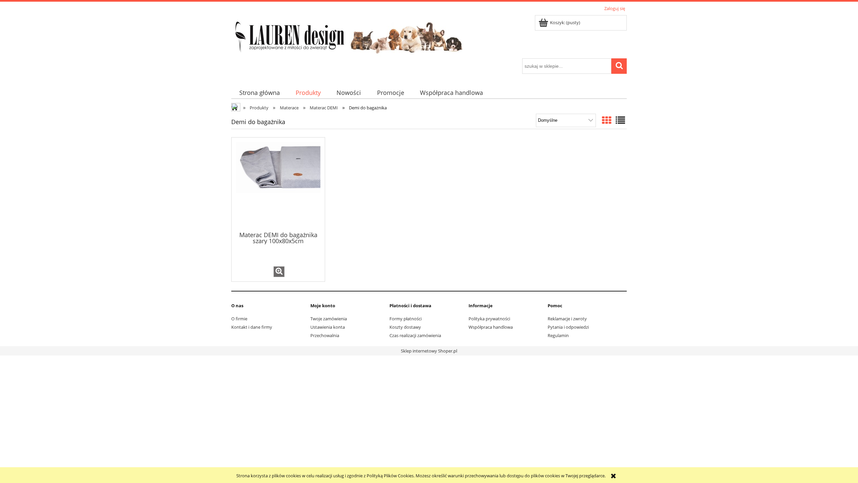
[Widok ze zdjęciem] (606, 120)
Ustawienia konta (327, 327)
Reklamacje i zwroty (567, 319)
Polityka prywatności (489, 319)
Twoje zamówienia (328, 319)
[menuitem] (259, 93)
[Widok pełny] (620, 120)
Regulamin (558, 335)
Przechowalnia (324, 335)
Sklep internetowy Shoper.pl (429, 351)
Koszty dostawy (405, 327)
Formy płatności (405, 319)
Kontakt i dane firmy (251, 327)
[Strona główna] (348, 36)
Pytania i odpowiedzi (568, 327)
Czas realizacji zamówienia (415, 335)
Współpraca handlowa (491, 327)
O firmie (239, 319)
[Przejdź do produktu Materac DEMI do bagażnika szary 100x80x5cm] (278, 184)
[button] (279, 271)
